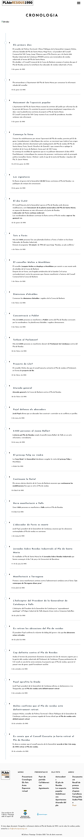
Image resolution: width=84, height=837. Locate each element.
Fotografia (77, 797)
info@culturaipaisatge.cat (18, 829)
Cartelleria (77, 794)
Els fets (25, 783)
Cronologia (27, 780)
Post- (74, 805)
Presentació (27, 777)
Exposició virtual (26, 789)
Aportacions (61, 800)
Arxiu (24, 785)
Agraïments (44, 788)
